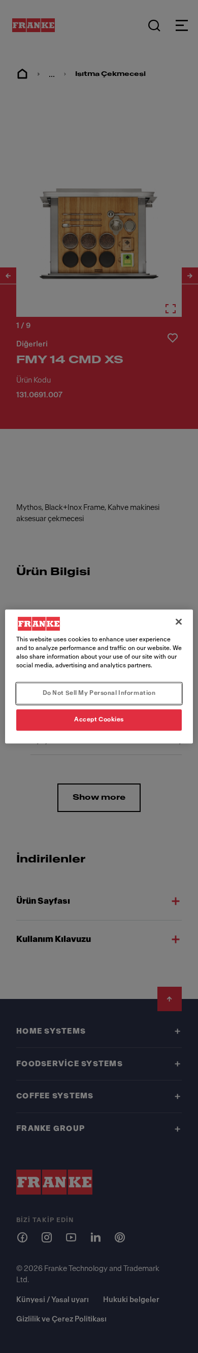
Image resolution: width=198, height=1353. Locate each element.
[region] (99, 676)
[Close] (179, 621)
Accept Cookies (99, 720)
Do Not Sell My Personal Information (99, 693)
